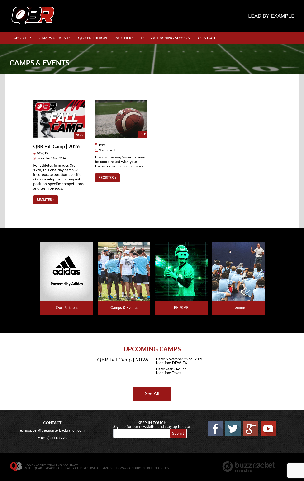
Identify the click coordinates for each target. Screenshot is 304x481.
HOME (28, 465)
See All (152, 393)
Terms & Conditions (129, 468)
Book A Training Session (165, 38)
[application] (28, 38)
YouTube (268, 428)
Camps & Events (55, 38)
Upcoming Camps (152, 349)
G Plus (250, 428)
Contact (207, 38)
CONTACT (71, 465)
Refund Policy (158, 468)
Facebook (215, 428)
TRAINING (55, 465)
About (19, 38)
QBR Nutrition (92, 38)
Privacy (106, 468)
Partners (124, 38)
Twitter (233, 428)
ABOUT (41, 465)
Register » (45, 200)
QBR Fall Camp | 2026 (56, 146)
